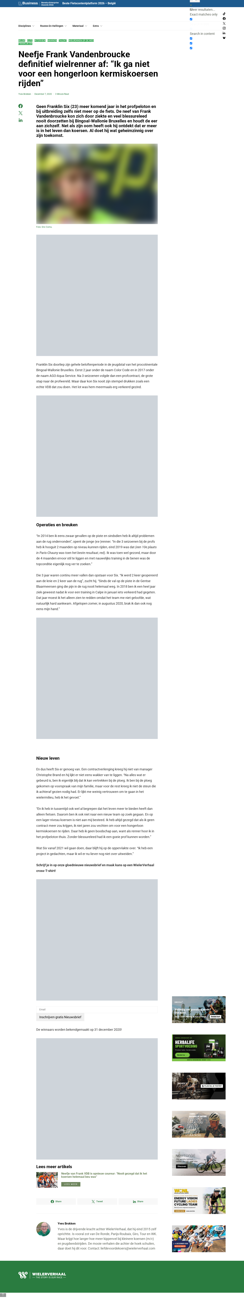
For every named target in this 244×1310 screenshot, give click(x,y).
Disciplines (24, 25)
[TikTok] (224, 14)
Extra (96, 25)
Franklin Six (25, 43)
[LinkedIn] (224, 33)
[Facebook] (224, 19)
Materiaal (78, 25)
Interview (40, 40)
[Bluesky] (224, 38)
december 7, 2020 (43, 94)
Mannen (52, 40)
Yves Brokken (24, 94)
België (21, 40)
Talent (63, 40)
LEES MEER (71, 1184)
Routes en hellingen (51, 25)
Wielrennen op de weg (81, 40)
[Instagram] (224, 28)
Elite (30, 40)
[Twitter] (224, 23)
